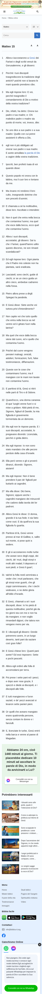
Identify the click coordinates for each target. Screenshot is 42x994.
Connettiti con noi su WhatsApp (21, 988)
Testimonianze (8, 902)
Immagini (5, 906)
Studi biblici (26, 890)
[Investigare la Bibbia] (21, 12)
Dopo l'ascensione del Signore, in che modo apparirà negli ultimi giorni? (30, 843)
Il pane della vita (8, 898)
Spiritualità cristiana (29, 898)
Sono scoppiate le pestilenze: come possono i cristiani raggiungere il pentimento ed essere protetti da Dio (30, 831)
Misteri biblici (7, 894)
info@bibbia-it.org (13, 930)
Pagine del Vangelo (29, 894)
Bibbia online (13, 18)
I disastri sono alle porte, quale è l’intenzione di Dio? (29, 805)
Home (4, 18)
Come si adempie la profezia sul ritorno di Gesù (29, 818)
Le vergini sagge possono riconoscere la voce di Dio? (29, 868)
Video (23, 902)
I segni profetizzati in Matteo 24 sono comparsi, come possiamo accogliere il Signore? (30, 856)
